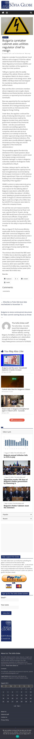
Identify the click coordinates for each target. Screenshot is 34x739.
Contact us (4, 717)
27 (12, 701)
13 (12, 695)
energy (28, 53)
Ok (17, 736)
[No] (32, 733)
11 (3, 695)
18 (3, 698)
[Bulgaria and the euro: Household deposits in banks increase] (12, 355)
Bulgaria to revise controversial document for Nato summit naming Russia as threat (16, 314)
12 (8, 695)
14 (17, 695)
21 (17, 698)
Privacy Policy (5, 720)
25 (3, 701)
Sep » (18, 706)
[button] (17, 432)
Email (3, 598)
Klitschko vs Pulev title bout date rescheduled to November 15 (14, 303)
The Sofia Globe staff (19, 53)
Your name (5, 605)
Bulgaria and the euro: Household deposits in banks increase (14, 369)
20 (12, 698)
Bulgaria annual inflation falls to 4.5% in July (16, 456)
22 (21, 698)
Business (5, 37)
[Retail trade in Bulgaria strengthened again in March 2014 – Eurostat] (12, 396)
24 (30, 698)
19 (8, 698)
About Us (3, 711)
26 (8, 701)
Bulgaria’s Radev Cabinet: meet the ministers (16, 507)
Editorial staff (5, 714)
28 (17, 701)
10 (30, 692)
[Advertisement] (17, 538)
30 (26, 701)
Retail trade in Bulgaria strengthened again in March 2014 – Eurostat (15, 410)
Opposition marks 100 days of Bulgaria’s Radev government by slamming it (16, 481)
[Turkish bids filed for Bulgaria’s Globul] (12, 377)
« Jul (15, 706)
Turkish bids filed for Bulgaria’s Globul (16, 389)
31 (30, 701)
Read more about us (12, 665)
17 (30, 695)
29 (21, 701)
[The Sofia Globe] (3, 13)
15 (21, 695)
